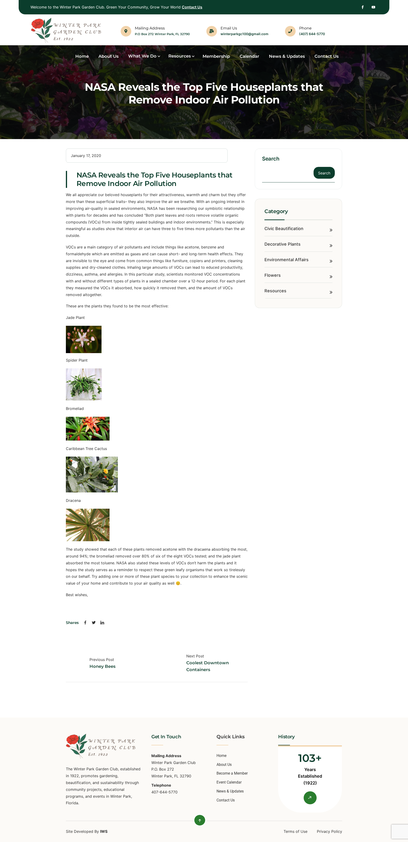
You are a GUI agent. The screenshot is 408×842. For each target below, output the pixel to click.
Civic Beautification (283, 228)
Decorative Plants (282, 244)
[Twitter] (94, 623)
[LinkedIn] (102, 623)
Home (221, 755)
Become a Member (232, 773)
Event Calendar (229, 782)
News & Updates (230, 791)
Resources (275, 290)
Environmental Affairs (286, 259)
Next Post (195, 656)
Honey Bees (102, 666)
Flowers (272, 275)
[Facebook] (85, 623)
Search (270, 159)
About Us (224, 764)
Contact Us (192, 7)
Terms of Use (295, 831)
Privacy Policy (329, 831)
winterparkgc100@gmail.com (244, 34)
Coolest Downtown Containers (207, 666)
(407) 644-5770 (312, 34)
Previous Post (101, 659)
